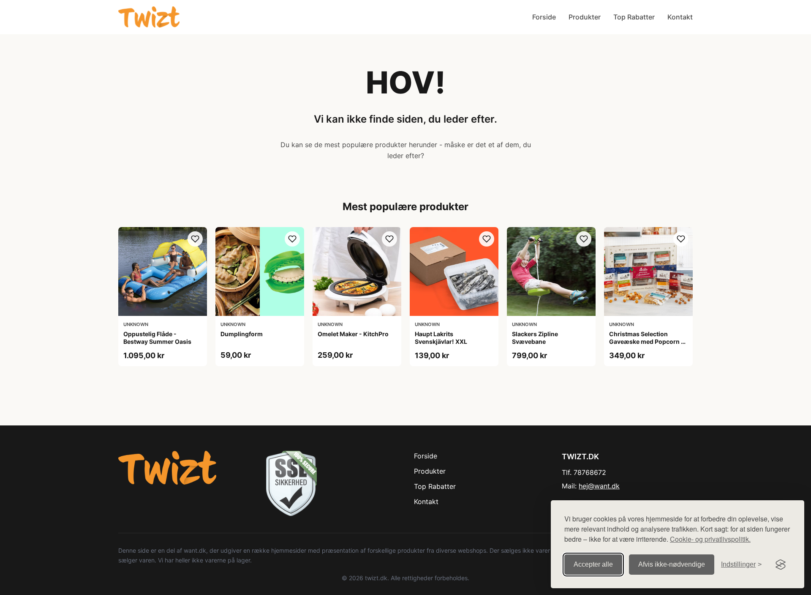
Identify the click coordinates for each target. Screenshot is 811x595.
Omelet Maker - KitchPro (353, 333)
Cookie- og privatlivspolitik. (710, 539)
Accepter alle (593, 564)
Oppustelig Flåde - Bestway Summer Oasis (157, 337)
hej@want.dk (599, 486)
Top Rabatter (634, 17)
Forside (544, 17)
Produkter (585, 17)
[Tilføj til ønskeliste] (195, 239)
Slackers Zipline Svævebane (535, 337)
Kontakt (680, 17)
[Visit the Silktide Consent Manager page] (780, 564)
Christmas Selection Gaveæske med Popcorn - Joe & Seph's (646, 341)
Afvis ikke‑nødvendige (671, 564)
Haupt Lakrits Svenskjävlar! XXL (441, 337)
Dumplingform (241, 333)
